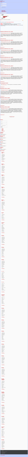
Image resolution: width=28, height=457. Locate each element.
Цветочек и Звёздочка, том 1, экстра (6, 31)
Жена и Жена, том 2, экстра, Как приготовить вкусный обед (3, 379)
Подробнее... (3, 184)
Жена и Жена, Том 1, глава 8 (3, 439)
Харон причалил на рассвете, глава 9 (3, 427)
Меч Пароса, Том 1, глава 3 (3, 344)
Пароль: (2, 123)
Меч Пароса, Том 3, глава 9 (5, 88)
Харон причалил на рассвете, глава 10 (3, 223)
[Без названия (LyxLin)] (4, 84)
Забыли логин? (2, 130)
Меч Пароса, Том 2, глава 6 (3, 308)
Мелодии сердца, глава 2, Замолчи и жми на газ (3, 295)
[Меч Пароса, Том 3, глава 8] (4, 99)
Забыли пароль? (3, 10)
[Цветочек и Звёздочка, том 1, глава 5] (5, 41)
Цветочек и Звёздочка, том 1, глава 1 (6, 74)
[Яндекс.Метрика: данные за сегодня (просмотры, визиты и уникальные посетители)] (2, 455)
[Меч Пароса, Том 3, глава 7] (4, 108)
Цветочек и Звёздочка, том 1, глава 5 (6, 40)
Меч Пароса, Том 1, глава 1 (3, 367)
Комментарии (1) (2, 55)
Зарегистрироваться (4, 11)
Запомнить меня (3, 125)
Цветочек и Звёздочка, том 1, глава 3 (6, 57)
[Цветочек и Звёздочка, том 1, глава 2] (5, 67)
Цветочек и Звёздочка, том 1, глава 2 (6, 65)
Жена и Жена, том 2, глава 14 (3, 405)
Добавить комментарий (3, 38)
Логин (1, 3)
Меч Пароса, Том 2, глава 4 (3, 331)
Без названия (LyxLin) (4, 82)
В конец (13, 116)
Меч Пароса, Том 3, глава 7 (5, 106)
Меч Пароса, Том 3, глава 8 (5, 97)
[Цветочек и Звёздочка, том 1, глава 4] (5, 50)
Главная (1, 19)
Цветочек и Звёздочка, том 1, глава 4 (6, 48)
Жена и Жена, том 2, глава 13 (3, 416)
